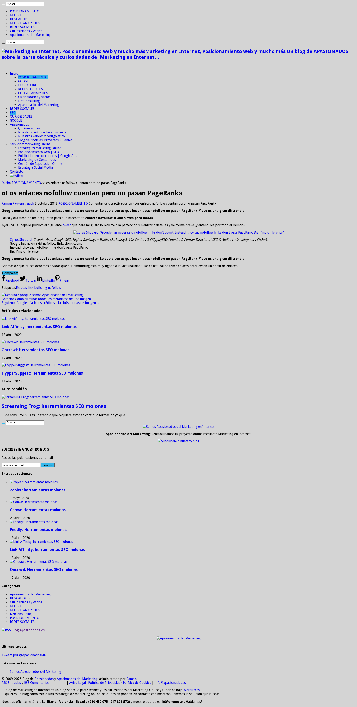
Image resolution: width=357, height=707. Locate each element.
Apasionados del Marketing (30, 35)
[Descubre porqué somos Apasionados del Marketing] (42, 295)
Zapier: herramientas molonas (37, 490)
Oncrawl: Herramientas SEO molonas (35, 350)
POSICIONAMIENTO (24, 11)
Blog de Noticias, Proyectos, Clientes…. (47, 140)
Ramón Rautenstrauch (18, 203)
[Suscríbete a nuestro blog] (178, 441)
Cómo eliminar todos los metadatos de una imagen (46, 299)
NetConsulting (29, 101)
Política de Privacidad (104, 683)
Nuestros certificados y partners (42, 132)
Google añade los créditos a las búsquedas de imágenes (50, 303)
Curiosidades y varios (26, 31)
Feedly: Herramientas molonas (38, 530)
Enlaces (21, 288)
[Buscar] (3, 4)
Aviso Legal (77, 683)
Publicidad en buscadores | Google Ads (47, 156)
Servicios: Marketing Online (30, 144)
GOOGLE (16, 15)
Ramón (131, 679)
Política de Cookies (137, 683)
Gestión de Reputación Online (40, 164)
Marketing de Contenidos (37, 160)
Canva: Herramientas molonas (38, 510)
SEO (13, 113)
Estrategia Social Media (35, 168)
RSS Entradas (11, 683)
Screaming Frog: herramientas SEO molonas (54, 406)
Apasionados (19, 124)
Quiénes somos (29, 128)
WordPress (191, 690)
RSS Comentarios (36, 683)
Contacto (16, 171)
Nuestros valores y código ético (41, 136)
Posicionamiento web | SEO (38, 152)
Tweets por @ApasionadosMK (24, 655)
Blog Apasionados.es (28, 630)
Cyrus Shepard (21, 240)
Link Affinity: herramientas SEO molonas (39, 327)
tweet (67, 225)
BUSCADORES (20, 19)
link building (37, 288)
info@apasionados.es (170, 683)
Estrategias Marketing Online (39, 148)
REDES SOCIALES (22, 27)
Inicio (14, 73)
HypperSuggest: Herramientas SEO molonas (42, 373)
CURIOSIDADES (21, 117)
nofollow (54, 288)
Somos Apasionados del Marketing (35, 672)
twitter (18, 176)
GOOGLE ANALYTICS (25, 23)
